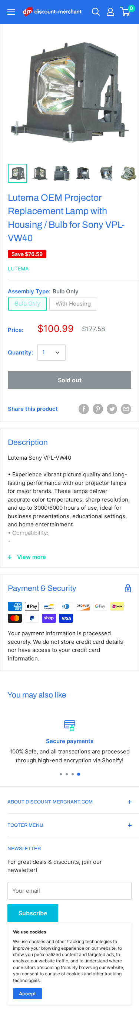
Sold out (70, 380)
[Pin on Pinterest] (98, 409)
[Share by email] (126, 409)
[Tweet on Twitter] (112, 409)
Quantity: (20, 352)
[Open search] (96, 12)
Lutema (18, 268)
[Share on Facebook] (84, 409)
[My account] (110, 12)
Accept (27, 993)
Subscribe (33, 913)
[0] (125, 11)
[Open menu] (11, 12)
